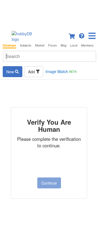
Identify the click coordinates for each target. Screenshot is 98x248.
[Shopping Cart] (72, 35)
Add (32, 71)
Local (73, 45)
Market (39, 45)
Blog (63, 45)
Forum (52, 45)
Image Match (60, 71)
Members (87, 45)
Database (9, 45)
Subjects (25, 45)
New (10, 71)
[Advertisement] (49, 13)
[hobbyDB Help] (82, 35)
